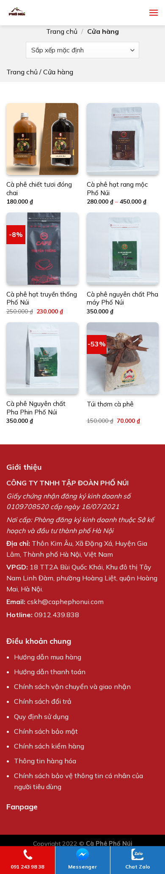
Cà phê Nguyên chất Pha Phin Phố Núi (36, 408)
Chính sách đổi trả (43, 701)
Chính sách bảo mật (46, 731)
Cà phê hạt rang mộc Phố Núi (117, 188)
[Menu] (153, 12)
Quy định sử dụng (41, 716)
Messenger (82, 866)
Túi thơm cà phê (110, 404)
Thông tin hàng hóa (45, 761)
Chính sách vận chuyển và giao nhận (72, 686)
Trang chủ (61, 31)
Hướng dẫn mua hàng (47, 657)
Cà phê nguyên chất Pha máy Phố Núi (122, 298)
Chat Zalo (137, 866)
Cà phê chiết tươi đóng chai (39, 188)
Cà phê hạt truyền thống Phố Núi (41, 298)
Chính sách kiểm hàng (49, 746)
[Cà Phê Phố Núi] (42, 12)
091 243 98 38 (27, 866)
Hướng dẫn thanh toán (49, 671)
